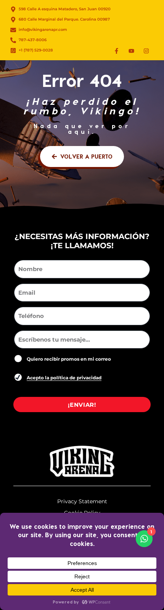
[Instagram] (146, 50)
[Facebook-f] (116, 50)
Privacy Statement (82, 501)
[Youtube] (131, 50)
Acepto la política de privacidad (64, 377)
